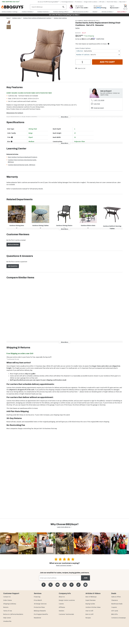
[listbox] (8, 25)
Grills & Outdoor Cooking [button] (9, 12)
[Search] (63, 7)
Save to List (81, 68)
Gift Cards (102, 2)
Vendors (61, 611)
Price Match (38, 600)
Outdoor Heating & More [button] (60, 12)
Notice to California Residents (13, 614)
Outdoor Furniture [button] (43, 12)
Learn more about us (63, 527)
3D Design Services (40, 604)
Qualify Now (100, 39)
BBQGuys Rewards (40, 611)
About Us (62, 597)
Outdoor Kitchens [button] (27, 12)
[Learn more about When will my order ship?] (108, 44)
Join (85, 578)
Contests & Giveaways (118, 618)
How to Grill (89, 611)
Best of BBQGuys (91, 597)
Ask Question (12, 266)
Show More (64, 117)
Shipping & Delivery (9, 604)
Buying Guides (90, 604)
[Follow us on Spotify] (85, 585)
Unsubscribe (7, 621)
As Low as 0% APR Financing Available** (48, 2)
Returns (5, 607)
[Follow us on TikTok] (78, 585)
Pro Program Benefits (41, 614)
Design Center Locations (90, 2)
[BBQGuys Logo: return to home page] (15, 7)
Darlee (77, 28)
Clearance (114, 600)
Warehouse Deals (116, 604)
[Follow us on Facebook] (44, 585)
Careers (61, 604)
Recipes (88, 618)
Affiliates (62, 607)
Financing (37, 597)
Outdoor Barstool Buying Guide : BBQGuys (21, 165)
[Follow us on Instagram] (64, 585)
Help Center (7, 618)
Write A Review (13, 244)
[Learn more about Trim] (12, 137)
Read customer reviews (63, 565)
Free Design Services (67, 2)
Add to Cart (107, 62)
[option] (8, 24)
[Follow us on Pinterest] (71, 585)
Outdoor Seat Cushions (60, 18)
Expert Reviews (90, 600)
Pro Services (78, 2)
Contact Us (7, 597)
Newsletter (37, 618)
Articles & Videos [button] (107, 12)
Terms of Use (7, 611)
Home (8, 18)
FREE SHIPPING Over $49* (11, 2)
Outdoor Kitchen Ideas (93, 607)
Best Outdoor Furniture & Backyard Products (22, 157)
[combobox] (97, 51)
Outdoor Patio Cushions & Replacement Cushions (37, 18)
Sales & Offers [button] (121, 12)
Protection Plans (39, 607)
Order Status (7, 600)
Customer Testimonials (66, 614)
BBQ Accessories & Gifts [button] (80, 12)
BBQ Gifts (114, 614)
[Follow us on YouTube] (57, 585)
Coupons (114, 607)
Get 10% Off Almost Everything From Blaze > (64, 15)
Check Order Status (112, 2)
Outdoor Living (16, 18)
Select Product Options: (83, 48)
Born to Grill (89, 614)
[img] (42, 51)
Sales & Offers (116, 597)
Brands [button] (95, 12)
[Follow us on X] (50, 585)
